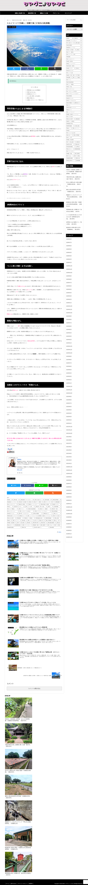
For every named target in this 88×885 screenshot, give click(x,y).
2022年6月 (69, 406)
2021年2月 (69, 460)
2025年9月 (69, 276)
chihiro (19, 459)
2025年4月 (69, 292)
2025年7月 (69, 282)
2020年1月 (69, 503)
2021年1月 (69, 463)
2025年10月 (69, 272)
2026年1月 (69, 262)
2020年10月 (69, 473)
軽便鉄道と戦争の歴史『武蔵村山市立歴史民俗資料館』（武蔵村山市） (74, 204)
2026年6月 (69, 245)
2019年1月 (69, 533)
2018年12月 (69, 537)
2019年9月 (69, 517)
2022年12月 (69, 386)
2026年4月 (69, 252)
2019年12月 (69, 507)
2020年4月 (69, 493)
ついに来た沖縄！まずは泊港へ (33, 96)
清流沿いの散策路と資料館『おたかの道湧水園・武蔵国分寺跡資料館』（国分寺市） (74, 171)
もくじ (32, 87)
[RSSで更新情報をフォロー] (21, 473)
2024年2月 (69, 339)
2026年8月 (69, 239)
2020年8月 (69, 480)
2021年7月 (69, 443)
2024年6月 (69, 326)
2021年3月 (69, 456)
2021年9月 (69, 436)
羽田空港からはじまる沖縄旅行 (33, 90)
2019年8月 (69, 520)
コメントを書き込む (34, 688)
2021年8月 (69, 440)
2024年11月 (69, 309)
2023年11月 (69, 349)
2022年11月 (69, 389)
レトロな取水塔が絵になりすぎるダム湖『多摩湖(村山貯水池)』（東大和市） (74, 216)
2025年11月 (69, 269)
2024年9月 (69, 316)
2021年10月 (69, 433)
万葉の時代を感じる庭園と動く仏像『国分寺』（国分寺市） (74, 178)
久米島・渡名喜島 (11, 478)
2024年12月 (69, 306)
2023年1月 (69, 383)
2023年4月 (69, 373)
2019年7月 (69, 523)
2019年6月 (69, 527)
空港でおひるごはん (31, 92)
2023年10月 (69, 353)
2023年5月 (69, 369)
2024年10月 (69, 312)
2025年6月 (69, 286)
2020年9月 (69, 476)
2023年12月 (69, 346)
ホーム (7, 883)
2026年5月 (69, 249)
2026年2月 (69, 259)
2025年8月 (69, 279)
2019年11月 (69, 510)
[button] (81, 20)
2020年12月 (69, 466)
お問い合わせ (13, 883)
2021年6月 (69, 446)
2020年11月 (69, 470)
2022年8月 (69, 399)
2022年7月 (69, 403)
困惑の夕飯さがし (31, 98)
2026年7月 (69, 242)
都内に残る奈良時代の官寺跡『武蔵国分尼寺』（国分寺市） (74, 190)
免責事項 (31, 883)
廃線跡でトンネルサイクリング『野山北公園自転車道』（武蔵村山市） (74, 196)
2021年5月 (69, 450)
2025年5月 (69, 289)
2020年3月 (69, 497)
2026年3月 (69, 255)
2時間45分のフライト (31, 94)
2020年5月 (69, 490)
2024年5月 (69, 329)
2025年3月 (69, 296)
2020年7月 (69, 483)
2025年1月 (69, 302)
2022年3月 (69, 416)
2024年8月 (69, 319)
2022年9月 (69, 396)
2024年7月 (69, 322)
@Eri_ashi (19, 469)
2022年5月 (69, 409)
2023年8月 (69, 359)
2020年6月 (69, 487)
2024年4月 (69, 332)
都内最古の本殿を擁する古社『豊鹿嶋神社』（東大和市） (73, 228)
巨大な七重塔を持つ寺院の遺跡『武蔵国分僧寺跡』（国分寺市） (74, 184)
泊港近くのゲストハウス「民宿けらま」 (35, 100)
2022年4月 (69, 413)
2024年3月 (69, 336)
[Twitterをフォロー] (18, 473)
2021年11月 (69, 430)
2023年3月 (69, 376)
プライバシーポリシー (22, 883)
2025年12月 (69, 265)
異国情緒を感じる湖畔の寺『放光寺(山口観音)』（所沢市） (74, 210)
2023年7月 (69, 363)
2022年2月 (69, 420)
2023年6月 (69, 366)
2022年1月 (69, 423)
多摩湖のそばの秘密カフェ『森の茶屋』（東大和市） (74, 223)
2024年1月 (69, 343)
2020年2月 (69, 500)
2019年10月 (69, 513)
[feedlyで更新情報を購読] (20, 473)
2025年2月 (69, 299)
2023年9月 (69, 356)
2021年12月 (69, 426)
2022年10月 (69, 393)
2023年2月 (69, 379)
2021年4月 (69, 453)
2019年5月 (69, 530)
